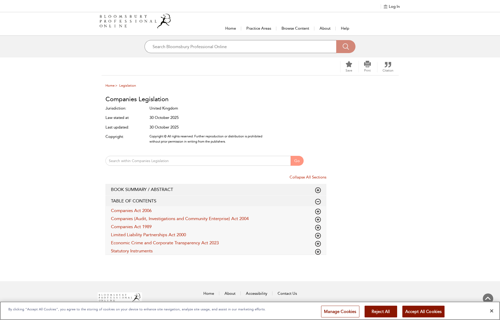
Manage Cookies (340, 311)
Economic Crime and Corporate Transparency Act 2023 (165, 242)
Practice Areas (258, 28)
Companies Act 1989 (131, 226)
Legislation (127, 85)
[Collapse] (318, 190)
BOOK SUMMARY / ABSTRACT (142, 189)
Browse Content (295, 28)
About (325, 28)
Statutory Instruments (132, 250)
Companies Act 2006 (131, 210)
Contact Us (287, 293)
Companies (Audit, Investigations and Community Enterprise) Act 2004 (180, 218)
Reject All (381, 311)
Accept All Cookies (423, 311)
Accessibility (256, 293)
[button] (367, 66)
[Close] (491, 311)
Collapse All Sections (308, 177)
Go (297, 160)
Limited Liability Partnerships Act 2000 (148, 234)
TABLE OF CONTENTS (133, 200)
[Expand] (318, 201)
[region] (250, 311)
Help (345, 28)
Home (230, 28)
